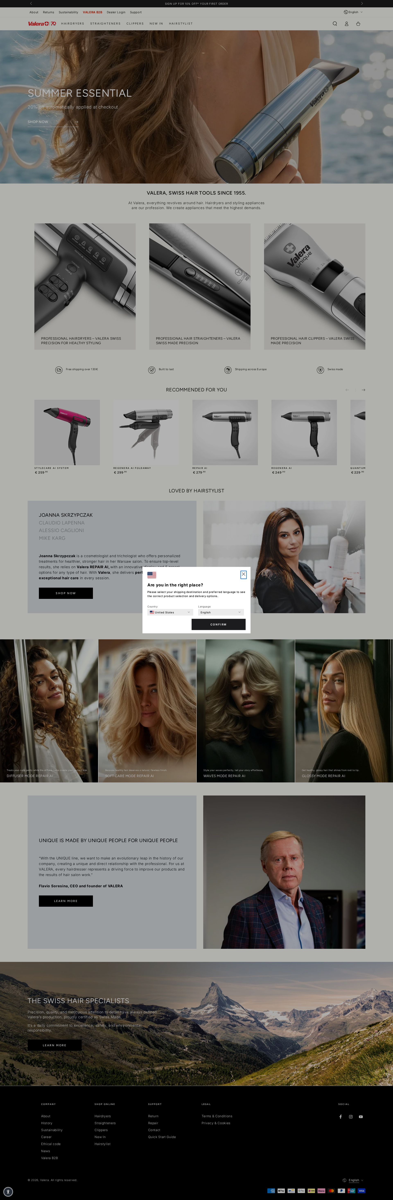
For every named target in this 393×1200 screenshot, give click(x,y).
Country (152, 606)
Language (204, 606)
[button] (244, 575)
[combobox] (162, 612)
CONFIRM (218, 624)
